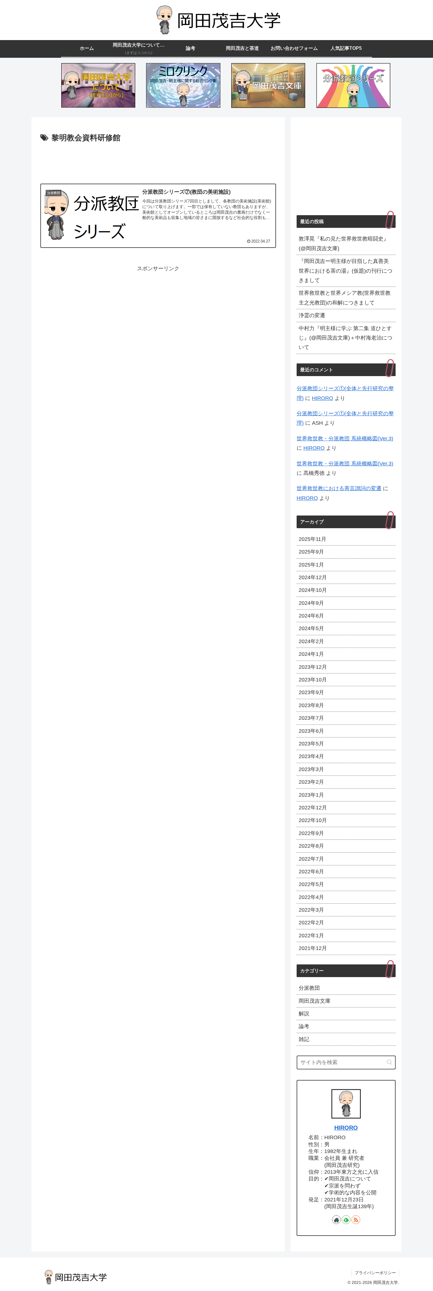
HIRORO (322, 398)
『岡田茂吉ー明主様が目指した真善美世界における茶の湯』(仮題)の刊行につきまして (345, 270)
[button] (389, 1062)
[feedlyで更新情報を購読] (346, 1219)
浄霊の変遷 (312, 315)
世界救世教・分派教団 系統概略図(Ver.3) (345, 439)
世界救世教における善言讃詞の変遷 (339, 488)
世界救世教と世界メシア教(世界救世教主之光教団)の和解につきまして (345, 297)
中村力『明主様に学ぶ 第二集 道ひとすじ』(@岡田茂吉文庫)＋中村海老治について (345, 337)
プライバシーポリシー (375, 1272)
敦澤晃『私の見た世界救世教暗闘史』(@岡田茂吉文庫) (344, 243)
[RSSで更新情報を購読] (355, 1219)
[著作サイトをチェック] (336, 1219)
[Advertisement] (158, 161)
